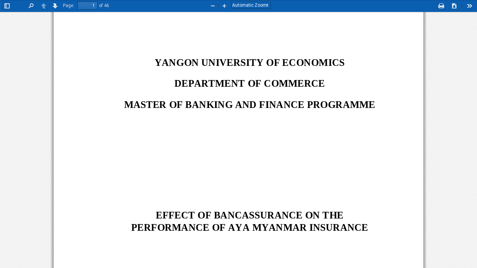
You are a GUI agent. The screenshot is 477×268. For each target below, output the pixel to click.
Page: (68, 5)
